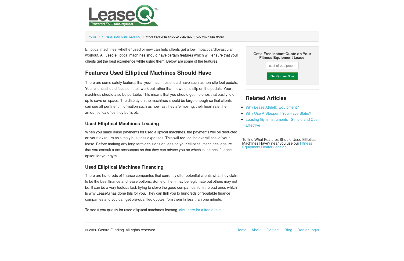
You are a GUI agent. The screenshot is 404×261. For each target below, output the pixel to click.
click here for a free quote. (200, 209)
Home (92, 36)
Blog (288, 229)
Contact (273, 229)
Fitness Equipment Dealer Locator (277, 145)
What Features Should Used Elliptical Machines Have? (185, 36)
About (256, 229)
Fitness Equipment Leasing (121, 36)
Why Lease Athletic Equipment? (272, 107)
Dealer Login (308, 229)
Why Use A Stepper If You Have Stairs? (278, 113)
